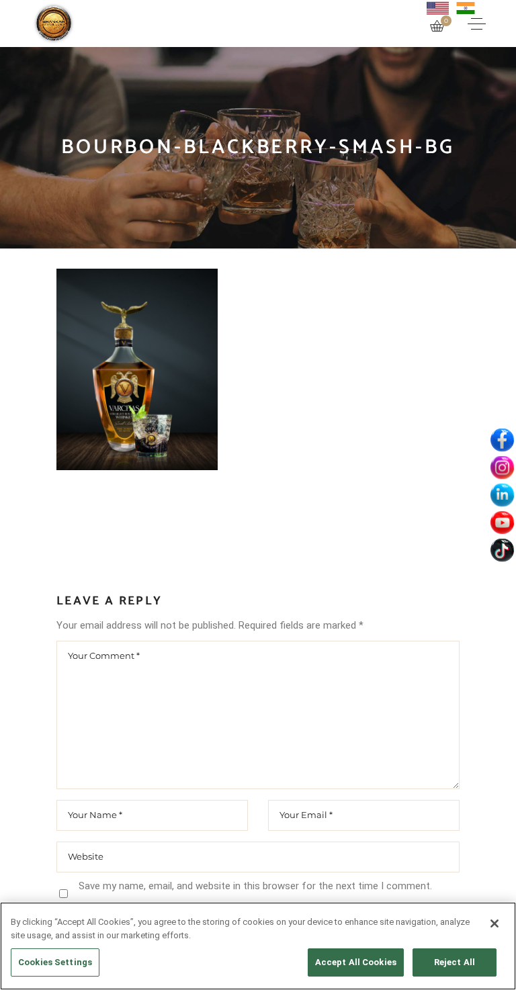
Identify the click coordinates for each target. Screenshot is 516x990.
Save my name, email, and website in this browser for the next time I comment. (255, 886)
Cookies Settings (55, 962)
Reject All (454, 962)
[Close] (494, 923)
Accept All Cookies (355, 962)
